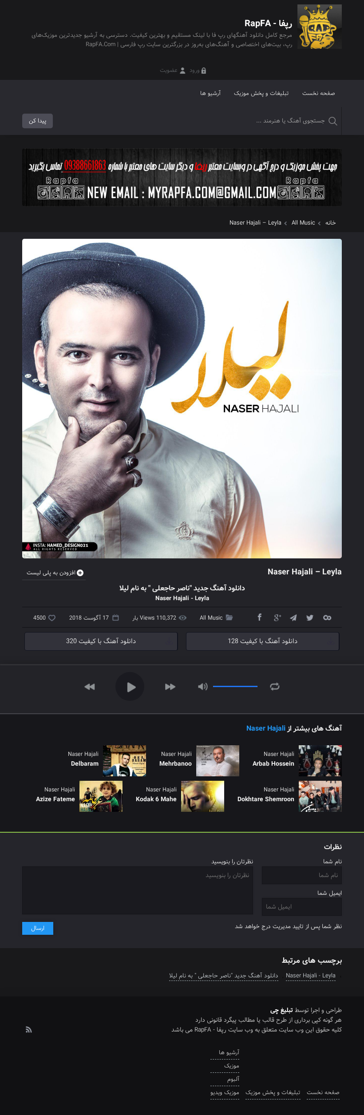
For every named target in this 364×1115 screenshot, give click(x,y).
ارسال (37, 928)
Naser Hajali (265, 728)
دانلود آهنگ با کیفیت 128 (262, 641)
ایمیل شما (329, 893)
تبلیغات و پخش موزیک (261, 93)
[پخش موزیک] (182, 209)
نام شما (332, 861)
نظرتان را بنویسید (232, 861)
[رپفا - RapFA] (319, 33)
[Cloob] (326, 617)
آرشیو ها (210, 93)
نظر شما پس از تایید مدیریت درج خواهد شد (288, 926)
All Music (303, 223)
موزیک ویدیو (224, 1092)
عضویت (169, 70)
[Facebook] (259, 617)
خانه (330, 223)
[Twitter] (310, 617)
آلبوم (233, 1079)
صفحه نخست (318, 93)
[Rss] (28, 1029)
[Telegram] (293, 617)
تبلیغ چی (281, 1010)
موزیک (231, 1066)
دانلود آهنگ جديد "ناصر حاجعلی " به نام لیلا (223, 976)
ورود (195, 70)
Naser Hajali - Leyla (311, 976)
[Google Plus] (276, 617)
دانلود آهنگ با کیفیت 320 (101, 641)
